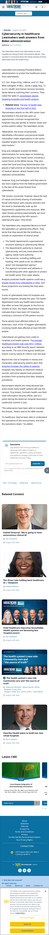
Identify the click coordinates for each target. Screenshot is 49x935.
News (28, 886)
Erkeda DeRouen (12, 586)
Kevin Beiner (38, 692)
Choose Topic (22, 13)
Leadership (23, 483)
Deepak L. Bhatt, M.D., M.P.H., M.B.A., (18, 692)
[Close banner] (46, 3)
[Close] (45, 891)
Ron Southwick (11, 539)
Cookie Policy (20, 913)
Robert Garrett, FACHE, (31, 687)
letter (35, 85)
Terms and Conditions (24, 831)
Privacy (24, 834)
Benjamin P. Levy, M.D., (12, 689)
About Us (18, 886)
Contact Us (24, 829)
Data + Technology (10, 483)
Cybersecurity (36, 483)
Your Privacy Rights (24, 840)
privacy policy (8, 470)
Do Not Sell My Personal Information (24, 837)
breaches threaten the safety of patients (21, 366)
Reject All (27, 924)
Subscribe (36, 464)
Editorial (24, 826)
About (24, 821)
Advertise (25, 823)
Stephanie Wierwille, (14, 687)
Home (8, 886)
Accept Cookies (27, 931)
